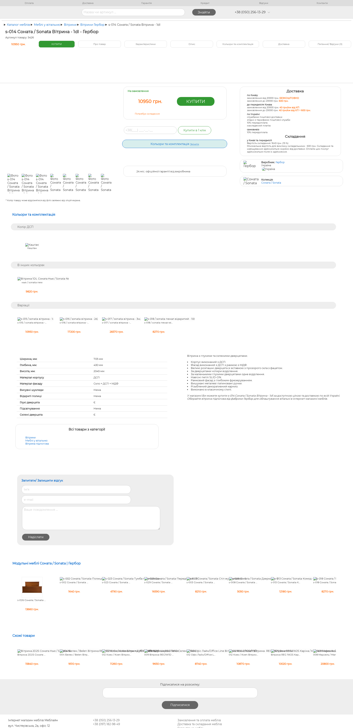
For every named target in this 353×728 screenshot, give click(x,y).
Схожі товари (23, 636)
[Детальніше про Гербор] (251, 166)
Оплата (29, 3)
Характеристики (146, 44)
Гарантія (146, 3)
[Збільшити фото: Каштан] (32, 245)
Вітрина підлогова (37, 443)
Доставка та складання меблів (200, 724)
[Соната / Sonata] (251, 181)
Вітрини (30, 437)
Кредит (205, 3)
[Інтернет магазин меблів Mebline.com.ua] (49, 12)
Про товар (99, 44)
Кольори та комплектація (237, 44)
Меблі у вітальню (36, 440)
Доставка (88, 3)
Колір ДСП (25, 227)
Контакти (322, 3)
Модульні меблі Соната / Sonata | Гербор (46, 563)
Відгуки (263, 3)
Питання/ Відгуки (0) (330, 44)
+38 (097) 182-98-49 (106, 724)
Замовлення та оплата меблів (199, 720)
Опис (192, 44)
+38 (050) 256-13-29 (250, 12)
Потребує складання (147, 113)
